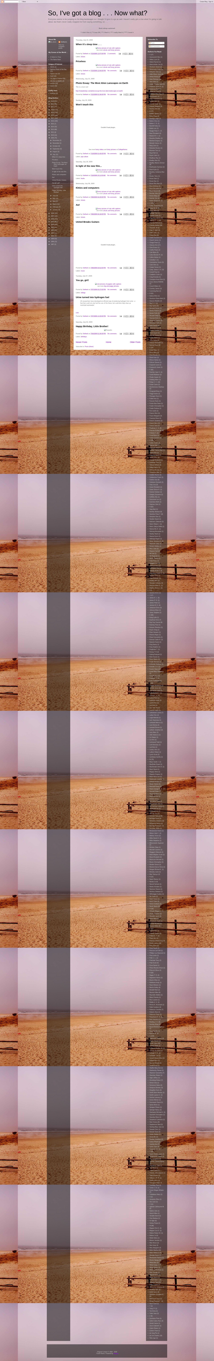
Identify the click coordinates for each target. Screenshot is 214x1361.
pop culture (84, 156)
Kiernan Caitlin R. (155, 639)
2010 (52, 135)
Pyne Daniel (153, 965)
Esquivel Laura (154, 365)
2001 (52, 233)
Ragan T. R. (153, 975)
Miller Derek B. (154, 838)
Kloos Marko (153, 659)
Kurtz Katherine (154, 681)
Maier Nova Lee (154, 776)
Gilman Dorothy (154, 470)
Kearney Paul (153, 625)
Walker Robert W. (155, 1233)
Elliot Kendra (153, 355)
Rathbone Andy (154, 982)
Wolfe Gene (153, 1292)
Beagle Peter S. (154, 131)
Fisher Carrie (153, 384)
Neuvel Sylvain (154, 884)
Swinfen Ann (153, 1144)
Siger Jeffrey (153, 1078)
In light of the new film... (89, 166)
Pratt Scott (152, 963)
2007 (52, 216)
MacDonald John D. (155, 767)
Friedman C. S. (154, 428)
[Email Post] (119, 53)
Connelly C (152, 260)
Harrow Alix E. (154, 529)
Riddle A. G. (153, 1002)
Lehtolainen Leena (155, 712)
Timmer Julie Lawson (156, 1173)
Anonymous (153, 96)
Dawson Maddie (154, 301)
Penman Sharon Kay (156, 941)
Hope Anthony (153, 578)
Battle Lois (152, 128)
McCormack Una (154, 804)
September (56, 149)
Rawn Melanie (153, 985)
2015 (52, 124)
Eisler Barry (153, 350)
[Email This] (123, 54)
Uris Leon (152, 1202)
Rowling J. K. (153, 1022)
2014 (52, 126)
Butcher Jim (153, 198)
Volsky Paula (153, 1223)
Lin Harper (152, 737)
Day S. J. (152, 303)
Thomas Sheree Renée (156, 1161)
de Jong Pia (153, 1333)
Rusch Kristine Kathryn (156, 1027)
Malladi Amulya (154, 781)
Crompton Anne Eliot (156, 279)
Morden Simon (154, 864)
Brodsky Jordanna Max (156, 172)
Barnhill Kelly (153, 126)
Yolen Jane (153, 1313)
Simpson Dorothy (155, 1087)
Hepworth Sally (154, 543)
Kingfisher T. (153, 649)
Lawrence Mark (154, 700)
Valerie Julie (153, 1211)
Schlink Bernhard (154, 1050)
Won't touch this (84, 104)
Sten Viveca (153, 1122)
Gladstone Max (154, 472)
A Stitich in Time (55, 57)
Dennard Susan (154, 308)
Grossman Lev (154, 499)
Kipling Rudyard (154, 654)
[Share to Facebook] (130, 54)
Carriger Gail (153, 213)
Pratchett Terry (154, 960)
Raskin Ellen (153, 980)
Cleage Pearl (153, 242)
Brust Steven (153, 191)
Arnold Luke (153, 101)
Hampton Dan (153, 516)
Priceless (81, 61)
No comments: (112, 70)
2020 (52, 110)
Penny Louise (153, 943)
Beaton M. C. (153, 136)
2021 (52, 107)
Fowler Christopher (155, 406)
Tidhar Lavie (153, 1170)
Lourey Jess (153, 749)
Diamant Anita (153, 318)
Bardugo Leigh (154, 118)
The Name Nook (55, 59)
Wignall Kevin (153, 1275)
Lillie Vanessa (153, 735)
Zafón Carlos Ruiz (155, 1321)
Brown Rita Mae (154, 183)
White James (153, 1267)
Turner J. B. (153, 1188)
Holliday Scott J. (154, 570)
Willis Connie (153, 1285)
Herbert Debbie (154, 546)
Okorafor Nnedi (154, 916)
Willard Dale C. (154, 1280)
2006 (52, 219)
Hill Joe (151, 553)
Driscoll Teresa (154, 335)
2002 (52, 230)
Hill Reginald (153, 556)
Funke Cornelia (154, 438)
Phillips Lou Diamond (156, 953)
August (55, 151)
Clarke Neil (152, 235)
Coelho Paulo (153, 250)
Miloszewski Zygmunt (156, 843)
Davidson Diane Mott (156, 298)
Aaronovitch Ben (154, 57)
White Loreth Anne (155, 1270)
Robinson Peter (154, 1014)
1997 (52, 244)
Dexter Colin (153, 313)
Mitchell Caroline (154, 850)
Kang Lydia (153, 617)
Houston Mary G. (154, 585)
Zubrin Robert (153, 1328)
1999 (52, 238)
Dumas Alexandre (155, 342)
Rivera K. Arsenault (155, 1004)
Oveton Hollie (153, 926)
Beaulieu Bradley (154, 138)
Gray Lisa (152, 484)
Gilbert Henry (153, 467)
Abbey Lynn (153, 59)
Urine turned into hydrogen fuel (92, 297)
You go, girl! (82, 280)
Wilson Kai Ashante (155, 1287)
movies (52, 83)
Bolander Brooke (154, 148)
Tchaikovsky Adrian (155, 1156)
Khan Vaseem (153, 632)
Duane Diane (153, 338)
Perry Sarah (153, 948)
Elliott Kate (153, 357)
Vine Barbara (153, 1218)
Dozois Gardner (154, 330)
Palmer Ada (153, 931)
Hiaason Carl (153, 551)
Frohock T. (152, 433)
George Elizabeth (155, 460)
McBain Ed (153, 799)
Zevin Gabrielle (154, 1326)
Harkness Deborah (155, 521)
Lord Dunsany (153, 745)
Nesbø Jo (152, 881)
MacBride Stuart (154, 764)
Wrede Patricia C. (155, 1301)
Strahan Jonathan (155, 1139)
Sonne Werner (154, 1100)
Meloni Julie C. (154, 833)
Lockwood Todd (154, 742)
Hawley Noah (153, 534)
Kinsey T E (153, 652)
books (83, 178)
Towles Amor (153, 1180)
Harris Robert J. (154, 524)
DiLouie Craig (153, 315)
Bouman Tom (153, 150)
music (83, 271)
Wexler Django (154, 1260)
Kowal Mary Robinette (156, 671)
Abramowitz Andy (155, 69)
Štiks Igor (152, 1338)
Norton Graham (154, 904)
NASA (52, 67)
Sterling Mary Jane (155, 1127)
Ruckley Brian (153, 1024)
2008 (52, 213)
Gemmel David (154, 455)
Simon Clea (153, 1083)
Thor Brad (152, 1168)
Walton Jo (152, 1235)
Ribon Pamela (153, 997)
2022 (52, 104)
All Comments (155, 46)
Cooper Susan (154, 267)
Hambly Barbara (154, 511)
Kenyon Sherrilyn (154, 627)
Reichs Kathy (153, 987)
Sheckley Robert (154, 1075)
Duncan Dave (153, 345)
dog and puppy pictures (111, 286)
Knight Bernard (154, 662)
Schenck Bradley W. (156, 1048)
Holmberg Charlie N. (155, 573)
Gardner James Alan (156, 450)
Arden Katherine (154, 99)
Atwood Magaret (154, 106)
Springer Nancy (154, 1110)
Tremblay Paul (154, 1185)
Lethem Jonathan (155, 730)
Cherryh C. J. (153, 220)
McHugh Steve (154, 818)
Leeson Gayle (153, 710)
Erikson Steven (154, 362)
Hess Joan (152, 548)
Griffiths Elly (153, 497)
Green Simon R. (154, 489)
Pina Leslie (153, 955)
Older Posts (135, 342)
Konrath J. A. (153, 666)
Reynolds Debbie (154, 995)
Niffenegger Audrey (155, 894)
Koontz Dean (153, 669)
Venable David (154, 1216)
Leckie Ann (153, 703)
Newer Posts (81, 342)
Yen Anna (152, 1311)
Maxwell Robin (154, 791)
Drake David (153, 333)
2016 (52, 121)
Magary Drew (153, 772)
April (54, 201)
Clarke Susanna (154, 237)
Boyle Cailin (153, 155)
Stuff (51, 76)
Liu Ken (151, 740)
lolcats (83, 56)
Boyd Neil (152, 153)
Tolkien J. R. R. (154, 1178)
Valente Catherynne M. (156, 1206)
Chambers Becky (155, 218)
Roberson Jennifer (155, 1009)
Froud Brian (153, 435)
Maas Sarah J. (154, 762)
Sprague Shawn (154, 1107)
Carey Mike (153, 210)
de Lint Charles (154, 1335)
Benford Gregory (154, 141)
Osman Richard (154, 923)
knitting (52, 93)
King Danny (153, 644)
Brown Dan (152, 181)
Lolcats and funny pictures (111, 50)
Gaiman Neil (153, 445)
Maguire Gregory (154, 774)
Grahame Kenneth (155, 482)
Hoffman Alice (153, 566)
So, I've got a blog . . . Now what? (97, 13)
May (54, 198)
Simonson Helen (154, 1085)
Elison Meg (153, 352)
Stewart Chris (153, 1129)
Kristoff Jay (153, 676)
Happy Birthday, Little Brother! (92, 326)
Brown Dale (153, 178)
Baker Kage (153, 116)
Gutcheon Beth (154, 502)
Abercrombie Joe (154, 64)
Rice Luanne (153, 1000)
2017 (52, 118)
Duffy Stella (153, 340)
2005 (52, 222)
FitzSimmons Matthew (156, 387)
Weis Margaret (154, 1248)
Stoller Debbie (153, 1134)
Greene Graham (154, 492)
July (54, 154)
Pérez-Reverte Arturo (156, 968)
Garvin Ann (153, 452)
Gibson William (154, 465)
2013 (52, 129)
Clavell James (154, 240)
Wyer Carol (153, 1303)
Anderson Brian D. (155, 86)
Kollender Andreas (155, 664)
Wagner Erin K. (154, 1228)
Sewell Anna (153, 1065)
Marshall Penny (154, 786)
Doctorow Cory (154, 328)
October (55, 146)
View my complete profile (61, 46)
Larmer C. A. (153, 695)
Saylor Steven (154, 1041)
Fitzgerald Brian (154, 391)
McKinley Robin (154, 828)
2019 (52, 112)
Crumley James (154, 288)
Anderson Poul (154, 89)
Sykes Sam (153, 1146)
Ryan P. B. (152, 1033)
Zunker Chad (153, 1330)
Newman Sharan (154, 889)
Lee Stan (152, 705)
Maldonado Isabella (155, 779)
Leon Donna (153, 725)
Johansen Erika (154, 607)
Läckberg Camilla (155, 757)
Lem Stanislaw (154, 720)
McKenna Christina (155, 821)
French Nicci (153, 423)
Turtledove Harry (154, 1194)
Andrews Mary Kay (155, 94)
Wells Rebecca (154, 1253)
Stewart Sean (153, 1132)
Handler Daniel (154, 519)
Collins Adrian (153, 257)
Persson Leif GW (154, 950)
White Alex (152, 1262)
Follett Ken (152, 398)
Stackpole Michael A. (156, 1112)
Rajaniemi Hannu (154, 977)
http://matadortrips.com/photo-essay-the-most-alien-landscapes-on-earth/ (99, 91)
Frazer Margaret (154, 416)
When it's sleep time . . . (88, 44)
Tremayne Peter (154, 1183)
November (56, 143)
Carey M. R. (153, 208)
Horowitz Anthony (155, 583)
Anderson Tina (154, 91)
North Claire (153, 901)
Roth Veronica (153, 1019)
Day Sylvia (152, 306)
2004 (52, 224)
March (55, 204)
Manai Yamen (153, 784)
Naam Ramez (153, 879)
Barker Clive (153, 121)
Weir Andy (152, 1245)
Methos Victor (153, 835)
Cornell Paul (153, 272)
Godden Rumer (154, 475)
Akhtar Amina (153, 76)
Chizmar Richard (154, 223)
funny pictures (111, 149)
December (56, 140)
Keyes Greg (153, 630)
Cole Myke (152, 252)
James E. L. (153, 598)
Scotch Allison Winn (155, 1058)
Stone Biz (152, 1137)
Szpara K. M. (153, 1149)
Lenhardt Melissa (154, 722)
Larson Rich (153, 698)
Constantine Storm (155, 262)
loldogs (83, 292)
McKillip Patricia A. (155, 826)
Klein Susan (153, 657)
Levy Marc (152, 732)
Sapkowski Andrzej (155, 1038)
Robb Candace (154, 1007)
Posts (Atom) (89, 346)
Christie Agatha (154, 225)
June (54, 196)
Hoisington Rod (154, 568)
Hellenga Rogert (154, 539)
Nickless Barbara (154, 891)
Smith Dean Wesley (155, 1092)
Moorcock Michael (155, 859)
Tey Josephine (154, 1159)
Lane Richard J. (154, 693)
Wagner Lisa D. (154, 1230)
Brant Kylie (153, 169)
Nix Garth (152, 896)
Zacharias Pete (154, 1318)
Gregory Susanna (155, 494)
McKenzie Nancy (154, 823)
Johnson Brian (154, 610)
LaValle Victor (153, 688)
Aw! (78, 205)
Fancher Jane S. (154, 372)
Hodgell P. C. (153, 563)
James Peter (153, 603)
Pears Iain (152, 938)
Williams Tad (153, 1282)
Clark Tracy (153, 232)
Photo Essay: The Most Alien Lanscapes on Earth (102, 83)
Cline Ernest (153, 247)
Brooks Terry (153, 176)
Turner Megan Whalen (156, 1190)
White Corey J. (154, 1265)
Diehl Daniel (153, 325)
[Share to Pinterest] (132, 54)
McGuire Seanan (154, 816)
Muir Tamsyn (153, 874)
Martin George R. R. (155, 789)
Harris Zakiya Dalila (155, 526)
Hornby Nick (153, 580)
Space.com (54, 73)
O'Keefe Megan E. (155, 911)
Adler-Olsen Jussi (155, 74)
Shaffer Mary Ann (155, 1068)
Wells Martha (153, 1250)
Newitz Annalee (154, 886)
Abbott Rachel (154, 62)
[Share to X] (128, 54)
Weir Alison (153, 1243)
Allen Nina (152, 82)
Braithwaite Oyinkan (155, 167)
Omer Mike (153, 918)
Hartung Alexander (155, 531)
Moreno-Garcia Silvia (156, 867)
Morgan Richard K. (155, 869)
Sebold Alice (153, 1060)
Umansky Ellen (154, 1199)
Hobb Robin (153, 561)
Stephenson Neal (154, 1124)
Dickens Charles (154, 320)
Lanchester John (154, 690)
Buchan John (153, 193)
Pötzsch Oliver (154, 970)
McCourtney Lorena (155, 806)
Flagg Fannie (153, 393)
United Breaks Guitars (87, 222)
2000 (52, 236)
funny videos (99, 149)
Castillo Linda (153, 215)
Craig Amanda (153, 277)
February (56, 207)
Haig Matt (152, 509)
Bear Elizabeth (154, 133)
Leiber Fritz (153, 715)
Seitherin (64, 42)
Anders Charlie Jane (156, 84)
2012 (52, 132)
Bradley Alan (153, 160)
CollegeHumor (122, 149)
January (55, 210)
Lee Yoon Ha (153, 708)
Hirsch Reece (153, 558)
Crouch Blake (153, 286)
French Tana (153, 425)
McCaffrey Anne (154, 801)
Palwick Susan (154, 933)
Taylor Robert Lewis (155, 1154)
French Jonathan (154, 421)
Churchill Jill (153, 228)
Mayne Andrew (154, 794)
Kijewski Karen (154, 642)
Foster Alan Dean (155, 403)
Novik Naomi (153, 906)
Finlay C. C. (153, 382)
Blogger (116, 1353)
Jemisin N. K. (153, 605)
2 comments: (112, 53)
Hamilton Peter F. (155, 514)
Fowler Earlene (154, 408)
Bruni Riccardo (154, 188)
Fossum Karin (153, 401)
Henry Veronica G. (155, 541)
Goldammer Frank (155, 477)
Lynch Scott (153, 754)
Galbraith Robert (154, 448)
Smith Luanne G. (154, 1095)
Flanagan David (154, 396)
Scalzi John (153, 1043)
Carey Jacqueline (155, 205)
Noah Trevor (153, 899)
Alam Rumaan (154, 79)
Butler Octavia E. (155, 201)
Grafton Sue (153, 480)
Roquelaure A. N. (154, 1017)
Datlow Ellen (153, 296)
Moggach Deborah (155, 852)
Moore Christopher (155, 862)
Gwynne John (153, 504)
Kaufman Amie (154, 620)
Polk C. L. (152, 958)
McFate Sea (153, 813)
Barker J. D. (153, 123)
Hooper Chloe (153, 576)
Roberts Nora (153, 1012)
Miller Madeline (154, 840)
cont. (77, 313)
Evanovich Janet (154, 367)
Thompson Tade (154, 1165)
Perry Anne (153, 945)
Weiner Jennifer (154, 1240)
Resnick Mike (153, 992)
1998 (52, 241)
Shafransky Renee (155, 1070)
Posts (152, 43)
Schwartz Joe (153, 1055)
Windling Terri (153, 1289)
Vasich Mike (153, 1213)
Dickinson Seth (154, 323)
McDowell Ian (153, 811)
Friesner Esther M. (155, 430)
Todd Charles (153, 1175)
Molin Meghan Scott (155, 854)
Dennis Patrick (154, 311)
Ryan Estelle (153, 1031)
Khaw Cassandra (154, 637)
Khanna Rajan (153, 635)
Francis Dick (153, 413)
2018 (52, 115)
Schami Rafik (153, 1046)
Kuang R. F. (153, 678)
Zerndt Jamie (153, 1323)
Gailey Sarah (153, 443)
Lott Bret (152, 747)
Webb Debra (153, 1238)
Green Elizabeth (154, 487)
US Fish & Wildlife (56, 81)
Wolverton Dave (154, 1299)
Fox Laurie (152, 411)
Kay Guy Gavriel (154, 622)
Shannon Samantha (155, 1073)
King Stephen (153, 647)
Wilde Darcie (153, 1277)
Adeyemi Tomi (154, 72)
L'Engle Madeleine (155, 685)
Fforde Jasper (153, 377)
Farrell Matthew (154, 374)
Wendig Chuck (154, 1255)
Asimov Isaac (153, 104)
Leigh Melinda (153, 717)
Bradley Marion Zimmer (157, 163)
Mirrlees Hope (153, 847)
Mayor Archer (153, 796)
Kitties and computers (87, 188)
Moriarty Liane (154, 872)
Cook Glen (152, 265)
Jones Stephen (154, 612)
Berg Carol (152, 145)
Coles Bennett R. (154, 255)
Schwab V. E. (153, 1053)
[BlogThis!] (126, 54)
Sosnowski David (155, 1102)
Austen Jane (153, 109)
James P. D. (153, 600)
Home (108, 342)
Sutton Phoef (153, 1142)
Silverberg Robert (155, 1080)
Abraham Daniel (154, 67)
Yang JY (152, 1308)
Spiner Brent (153, 1105)
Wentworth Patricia (155, 1257)
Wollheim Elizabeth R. (156, 1294)
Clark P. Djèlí (153, 230)
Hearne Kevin (153, 536)
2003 (52, 227)
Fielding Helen (154, 379)
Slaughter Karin (154, 1090)
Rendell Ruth (153, 990)
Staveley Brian (154, 1117)
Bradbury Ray (153, 158)
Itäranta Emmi (154, 593)
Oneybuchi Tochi (154, 921)
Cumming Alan (154, 291)
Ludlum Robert (154, 752)
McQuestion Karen (155, 831)
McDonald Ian (153, 808)
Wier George (153, 1272)
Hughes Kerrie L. (154, 588)
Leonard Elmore (154, 727)
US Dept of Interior (56, 78)
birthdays (84, 336)
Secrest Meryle (154, 1063)
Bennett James (154, 143)
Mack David (153, 769)
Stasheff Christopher (156, 1114)
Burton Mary (153, 196)
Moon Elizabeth (154, 857)
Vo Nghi (151, 1220)
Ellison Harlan (153, 360)
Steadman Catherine (156, 1119)
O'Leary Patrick (154, 914)
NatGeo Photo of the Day (58, 69)
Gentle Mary (153, 457)
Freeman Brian (154, 418)
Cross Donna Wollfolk (156, 282)
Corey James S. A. (155, 269)
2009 (52, 138)
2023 (52, 101)
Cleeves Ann (153, 245)
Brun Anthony (153, 186)
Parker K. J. (153, 936)
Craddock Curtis (154, 274)
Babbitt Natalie (154, 113)
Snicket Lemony (154, 1097)
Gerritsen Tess (154, 462)
